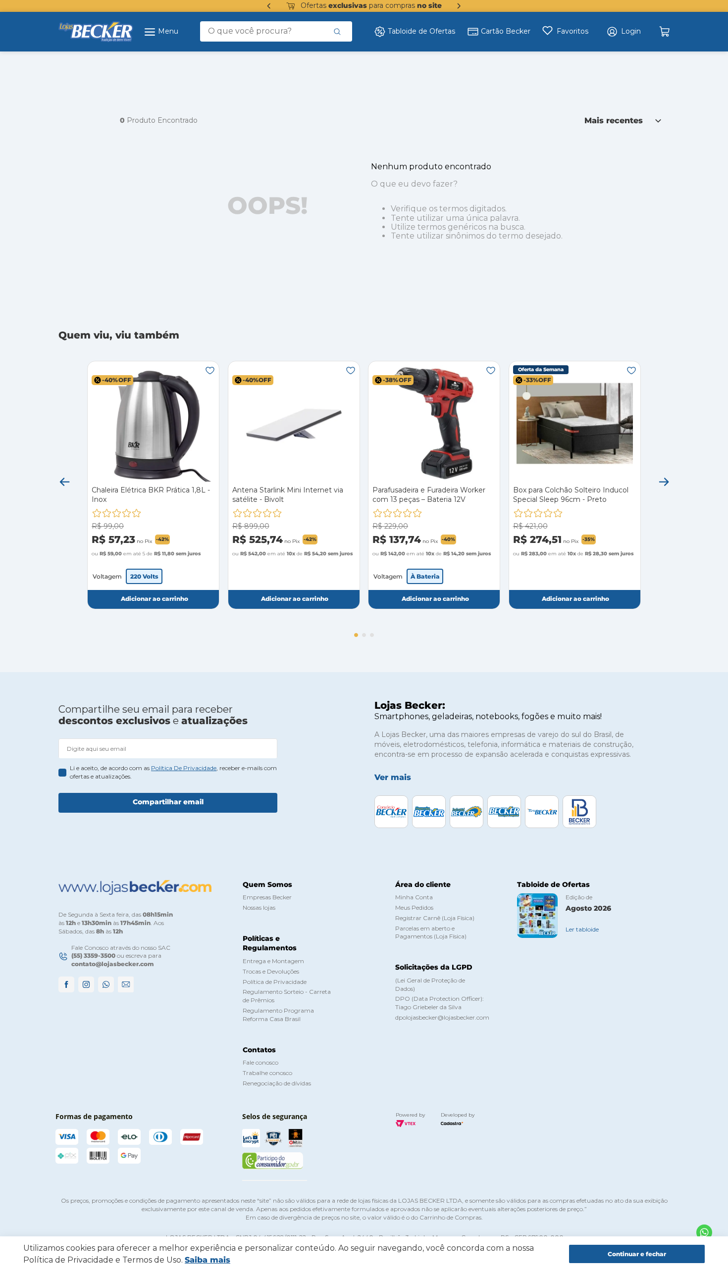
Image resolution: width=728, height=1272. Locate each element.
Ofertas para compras (371, 5)
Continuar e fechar (637, 1254)
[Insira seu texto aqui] (704, 1232)
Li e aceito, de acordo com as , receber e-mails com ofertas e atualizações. (173, 772)
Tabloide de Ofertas (421, 31)
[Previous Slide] (269, 6)
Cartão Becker (505, 31)
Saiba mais (207, 1260)
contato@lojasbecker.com (112, 964)
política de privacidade (183, 768)
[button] (623, 32)
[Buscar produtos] (337, 31)
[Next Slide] (459, 6)
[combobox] (276, 31)
